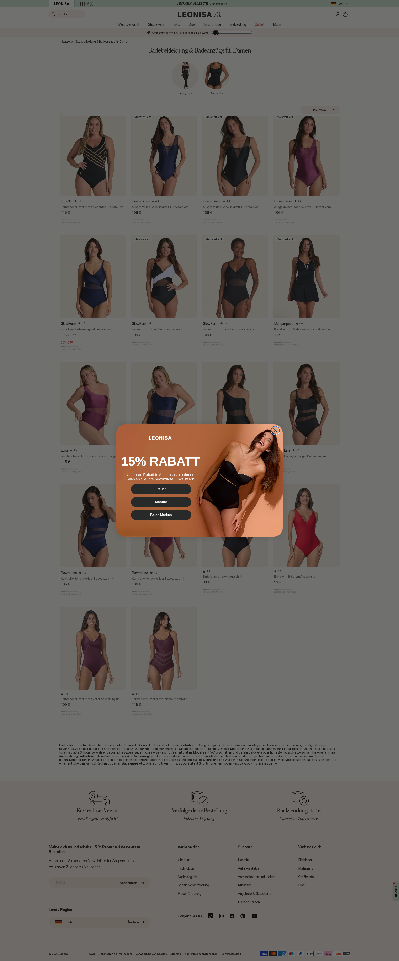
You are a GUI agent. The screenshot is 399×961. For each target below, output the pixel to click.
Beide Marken (161, 515)
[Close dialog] (275, 430)
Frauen (161, 489)
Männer (161, 502)
